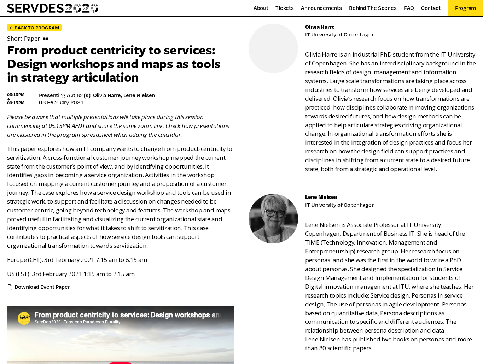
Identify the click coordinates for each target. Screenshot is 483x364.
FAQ (409, 8)
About (261, 8)
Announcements (321, 8)
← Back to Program (34, 27)
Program (465, 7)
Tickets (284, 8)
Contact (431, 8)
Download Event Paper (42, 286)
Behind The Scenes (372, 8)
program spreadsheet (85, 134)
